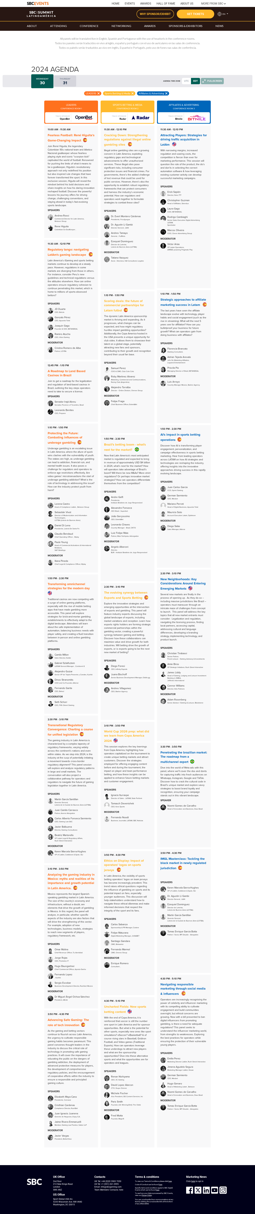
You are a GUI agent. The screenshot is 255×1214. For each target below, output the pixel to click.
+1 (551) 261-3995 (110, 1184)
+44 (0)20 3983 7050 (111, 1181)
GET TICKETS (195, 14)
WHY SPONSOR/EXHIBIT (155, 14)
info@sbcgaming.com (111, 1187)
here (121, 1190)
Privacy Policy (147, 1195)
